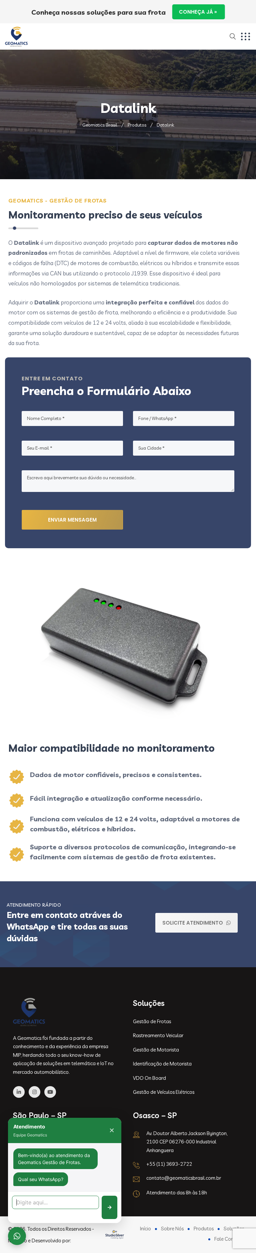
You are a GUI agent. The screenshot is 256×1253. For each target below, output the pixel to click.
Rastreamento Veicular (158, 1035)
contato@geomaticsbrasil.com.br (183, 1178)
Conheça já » (198, 11)
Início (145, 1228)
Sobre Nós (172, 1228)
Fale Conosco (229, 1239)
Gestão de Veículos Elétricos (163, 1092)
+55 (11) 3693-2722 (169, 1164)
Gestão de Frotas (152, 1021)
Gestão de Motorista (156, 1049)
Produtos (204, 1228)
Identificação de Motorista (162, 1063)
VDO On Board (149, 1078)
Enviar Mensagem (72, 519)
